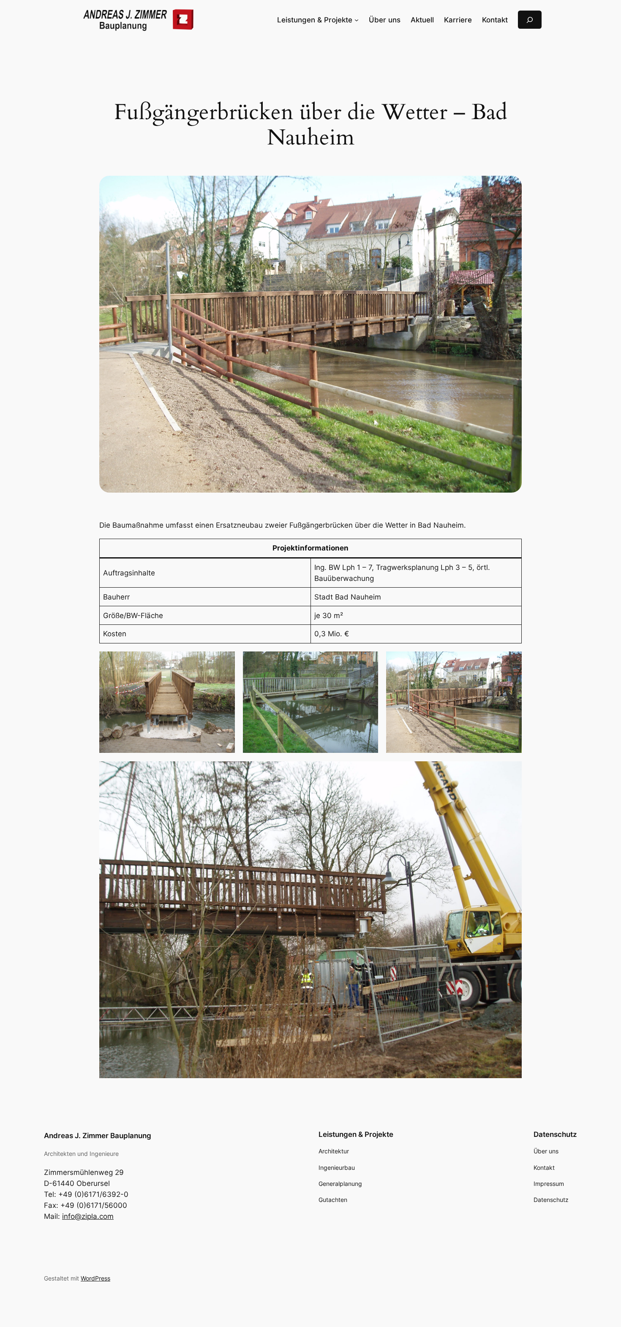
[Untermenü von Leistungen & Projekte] (356, 20)
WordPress (95, 1278)
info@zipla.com (88, 1216)
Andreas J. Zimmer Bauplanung (97, 1135)
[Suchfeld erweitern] (530, 20)
